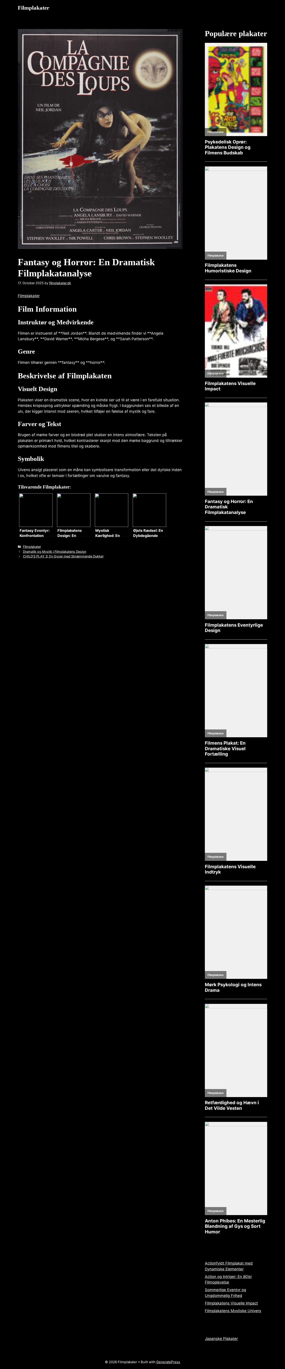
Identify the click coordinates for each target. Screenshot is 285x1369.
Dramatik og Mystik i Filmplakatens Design (54, 551)
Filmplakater (33, 8)
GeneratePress (168, 1362)
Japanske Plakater (221, 1338)
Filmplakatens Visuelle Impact (231, 1303)
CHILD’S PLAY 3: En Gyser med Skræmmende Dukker (63, 556)
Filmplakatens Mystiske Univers (233, 1311)
